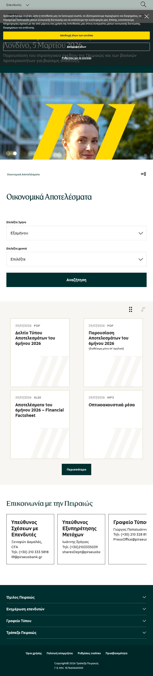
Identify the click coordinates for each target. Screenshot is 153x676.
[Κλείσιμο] (146, 16)
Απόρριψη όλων (76, 46)
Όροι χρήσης (34, 653)
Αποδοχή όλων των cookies (76, 35)
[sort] (143, 309)
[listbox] (15, 4)
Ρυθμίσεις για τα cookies (76, 58)
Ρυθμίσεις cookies (89, 653)
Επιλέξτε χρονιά (16, 248)
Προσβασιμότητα (117, 653)
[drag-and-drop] (131, 309)
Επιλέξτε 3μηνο (16, 222)
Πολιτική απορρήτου (60, 653)
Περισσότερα (76, 469)
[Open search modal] (143, 4)
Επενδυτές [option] (14, 5)
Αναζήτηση (76, 279)
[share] (143, 174)
